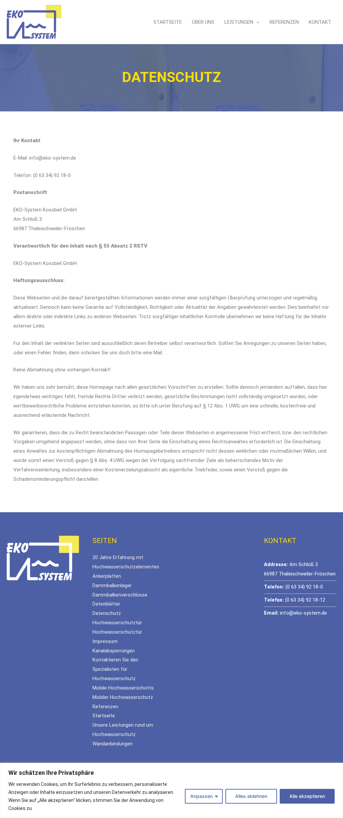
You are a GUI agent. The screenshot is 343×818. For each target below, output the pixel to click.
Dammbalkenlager (112, 585)
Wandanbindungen (112, 744)
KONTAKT (320, 22)
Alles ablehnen (251, 796)
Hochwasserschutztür (117, 623)
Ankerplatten (106, 576)
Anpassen (201, 796)
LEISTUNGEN (238, 22)
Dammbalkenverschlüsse (119, 595)
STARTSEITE (167, 22)
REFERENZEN (284, 22)
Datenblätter (106, 604)
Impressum (105, 641)
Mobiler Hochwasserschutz (122, 697)
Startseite (103, 716)
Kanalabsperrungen (113, 651)
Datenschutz (106, 613)
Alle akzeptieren (307, 796)
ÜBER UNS (203, 22)
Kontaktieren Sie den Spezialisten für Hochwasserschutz (115, 669)
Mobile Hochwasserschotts (123, 688)
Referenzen (105, 707)
